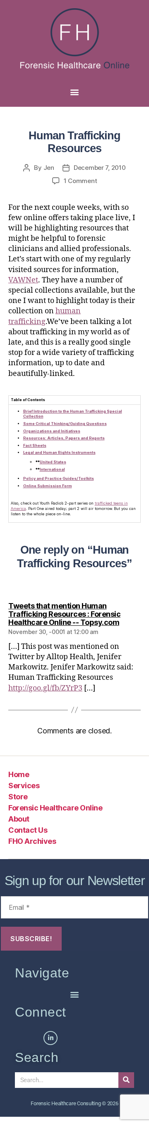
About (18, 819)
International (52, 469)
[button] (75, 92)
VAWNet (23, 280)
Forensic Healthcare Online (55, 807)
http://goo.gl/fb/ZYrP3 (45, 688)
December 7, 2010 (100, 167)
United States (53, 462)
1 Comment (80, 181)
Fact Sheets (34, 445)
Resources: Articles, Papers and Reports (64, 438)
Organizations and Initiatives (51, 431)
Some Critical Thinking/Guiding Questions (65, 423)
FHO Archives (32, 841)
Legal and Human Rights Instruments (59, 452)
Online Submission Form (47, 486)
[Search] (126, 1080)
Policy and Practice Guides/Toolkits (58, 478)
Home (18, 774)
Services (23, 785)
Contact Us (27, 830)
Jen (48, 167)
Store (18, 796)
